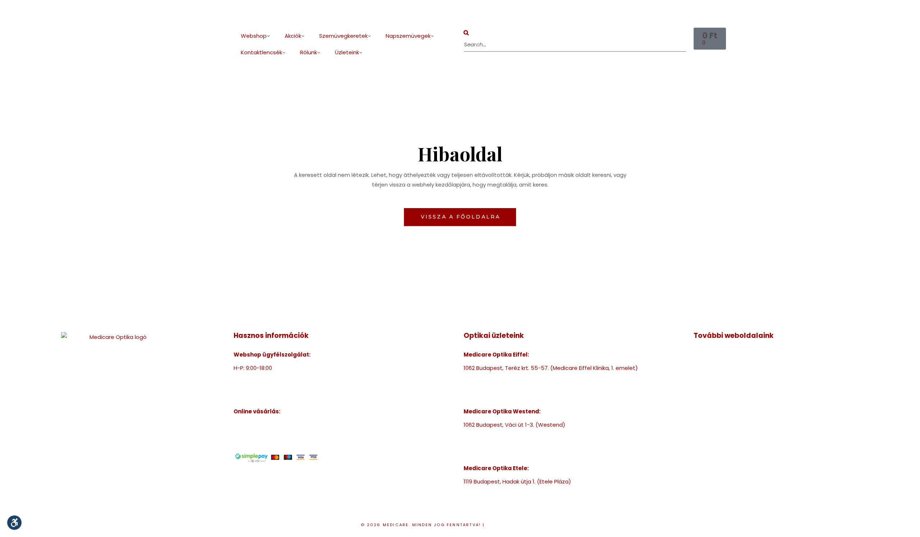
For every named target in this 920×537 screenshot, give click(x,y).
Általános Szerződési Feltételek (275, 444)
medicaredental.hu (719, 374)
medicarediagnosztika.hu (727, 403)
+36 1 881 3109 (482, 491)
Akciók (293, 36)
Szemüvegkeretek (343, 36)
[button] (575, 32)
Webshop (254, 36)
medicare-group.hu (720, 354)
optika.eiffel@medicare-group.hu (508, 387)
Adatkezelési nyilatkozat (523, 525)
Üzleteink (347, 52)
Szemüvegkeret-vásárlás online (276, 424)
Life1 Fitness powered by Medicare (739, 413)
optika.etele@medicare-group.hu (508, 501)
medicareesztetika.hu (723, 383)
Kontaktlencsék (261, 52)
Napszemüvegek (408, 36)
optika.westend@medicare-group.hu (513, 444)
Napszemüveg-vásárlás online (274, 434)
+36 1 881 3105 (482, 434)
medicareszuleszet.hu (723, 393)
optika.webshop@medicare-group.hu (284, 387)
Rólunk (308, 52)
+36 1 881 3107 (252, 377)
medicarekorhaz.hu (719, 364)
